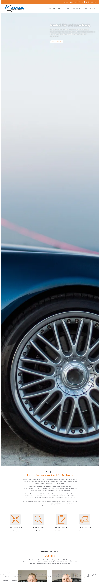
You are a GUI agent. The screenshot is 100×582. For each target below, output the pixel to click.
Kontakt (85, 8)
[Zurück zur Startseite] (14, 8)
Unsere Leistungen (56, 41)
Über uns (60, 8)
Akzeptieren (5, 580)
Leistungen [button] (52, 8)
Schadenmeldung (76, 8)
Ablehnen (14, 580)
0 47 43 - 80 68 (90, 2)
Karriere (67, 8)
